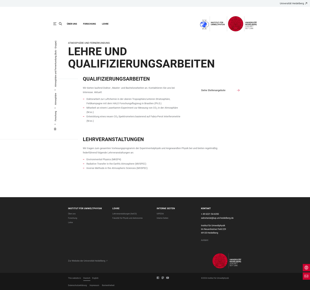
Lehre (105, 24)
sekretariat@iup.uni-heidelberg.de (217, 218)
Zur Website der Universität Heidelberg (86, 261)
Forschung (89, 24)
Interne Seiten (162, 218)
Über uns (72, 24)
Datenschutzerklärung (77, 285)
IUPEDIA (160, 214)
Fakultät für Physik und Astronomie (127, 218)
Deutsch (86, 278)
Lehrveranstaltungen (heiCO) (124, 214)
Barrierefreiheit (108, 285)
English (95, 278)
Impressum (94, 285)
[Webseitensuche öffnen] (61, 24)
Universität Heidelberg (292, 3)
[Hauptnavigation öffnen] (56, 24)
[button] (88, 208)
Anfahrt (204, 240)
